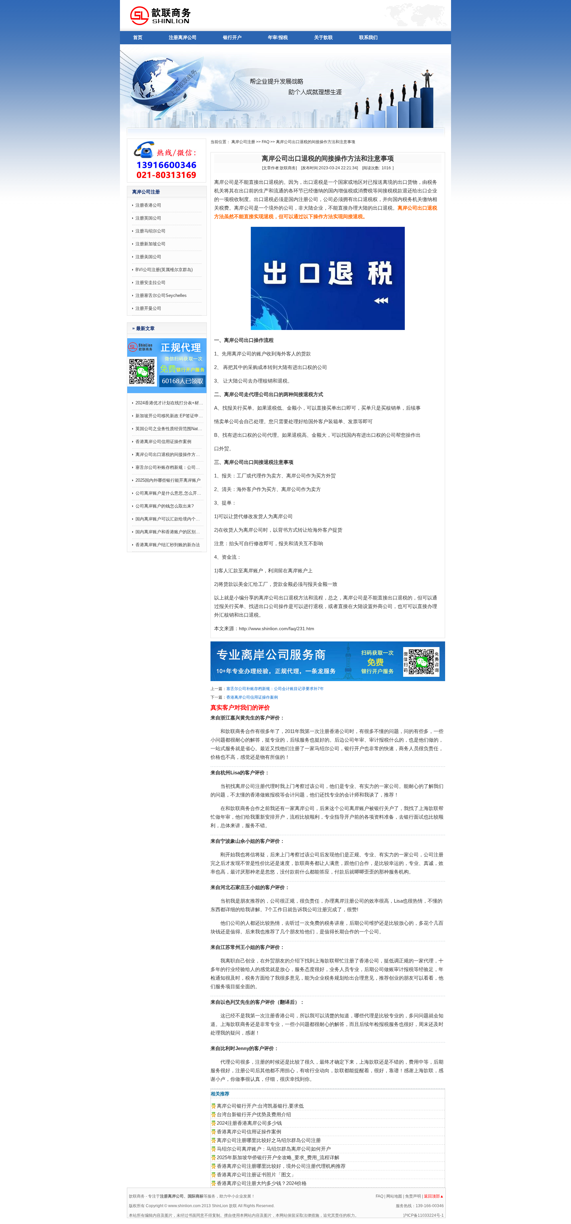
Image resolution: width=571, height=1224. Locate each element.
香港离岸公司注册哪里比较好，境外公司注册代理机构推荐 (281, 1166)
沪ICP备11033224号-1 (423, 1215)
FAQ (265, 142)
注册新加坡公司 (150, 243)
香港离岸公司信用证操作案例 (163, 441)
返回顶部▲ (434, 1196)
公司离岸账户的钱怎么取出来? (164, 506)
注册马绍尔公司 (150, 230)
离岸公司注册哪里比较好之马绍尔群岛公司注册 (269, 1140)
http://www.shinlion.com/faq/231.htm (276, 628)
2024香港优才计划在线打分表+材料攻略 (169, 402)
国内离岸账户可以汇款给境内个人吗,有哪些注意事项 (169, 518)
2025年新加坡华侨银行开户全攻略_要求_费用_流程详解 (278, 1157)
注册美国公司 (148, 256)
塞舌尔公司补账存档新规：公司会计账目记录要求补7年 (169, 467)
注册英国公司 (148, 218)
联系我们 (368, 37)
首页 (137, 37)
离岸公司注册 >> (246, 142)
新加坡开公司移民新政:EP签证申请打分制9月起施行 (169, 415)
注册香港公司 (148, 205)
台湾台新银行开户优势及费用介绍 (254, 1114)
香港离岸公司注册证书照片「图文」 (256, 1174)
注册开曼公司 (148, 308)
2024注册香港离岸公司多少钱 (249, 1123)
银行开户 (232, 37)
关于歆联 (323, 37)
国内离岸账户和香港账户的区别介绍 (169, 531)
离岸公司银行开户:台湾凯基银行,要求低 (260, 1106)
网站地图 (394, 1196)
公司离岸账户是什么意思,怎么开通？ (169, 493)
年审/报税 (278, 37)
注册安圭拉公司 (150, 282)
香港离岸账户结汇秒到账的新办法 (167, 544)
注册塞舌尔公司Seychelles (161, 295)
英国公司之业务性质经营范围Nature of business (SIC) (169, 428)
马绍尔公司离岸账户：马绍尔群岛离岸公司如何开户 (274, 1149)
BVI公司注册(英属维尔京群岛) (164, 269)
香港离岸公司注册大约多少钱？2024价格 (262, 1183)
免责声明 (413, 1196)
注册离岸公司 (183, 37)
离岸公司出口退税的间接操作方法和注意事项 (169, 454)
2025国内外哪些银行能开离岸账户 (168, 480)
